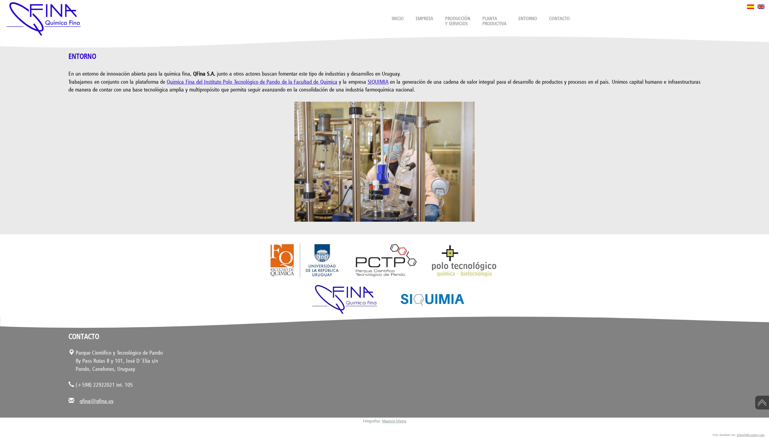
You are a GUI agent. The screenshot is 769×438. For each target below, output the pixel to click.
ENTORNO (527, 18)
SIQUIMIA (378, 81)
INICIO (398, 18)
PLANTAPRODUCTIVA (494, 21)
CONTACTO (559, 18)
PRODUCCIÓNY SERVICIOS (457, 21)
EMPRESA (424, 18)
